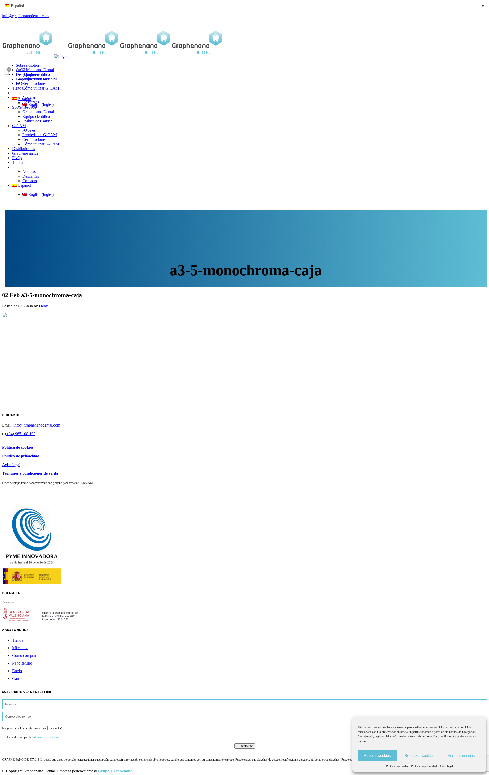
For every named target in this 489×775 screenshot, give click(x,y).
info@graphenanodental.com (25, 16)
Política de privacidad (424, 766)
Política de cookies (397, 766)
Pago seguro (22, 663)
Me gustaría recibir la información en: (24, 728)
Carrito (17, 678)
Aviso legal (446, 766)
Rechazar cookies (419, 755)
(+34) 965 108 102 (20, 434)
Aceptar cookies (377, 755)
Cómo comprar (24, 655)
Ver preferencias (461, 755)
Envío (17, 671)
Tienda (17, 640)
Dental (44, 306)
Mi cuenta (20, 648)
